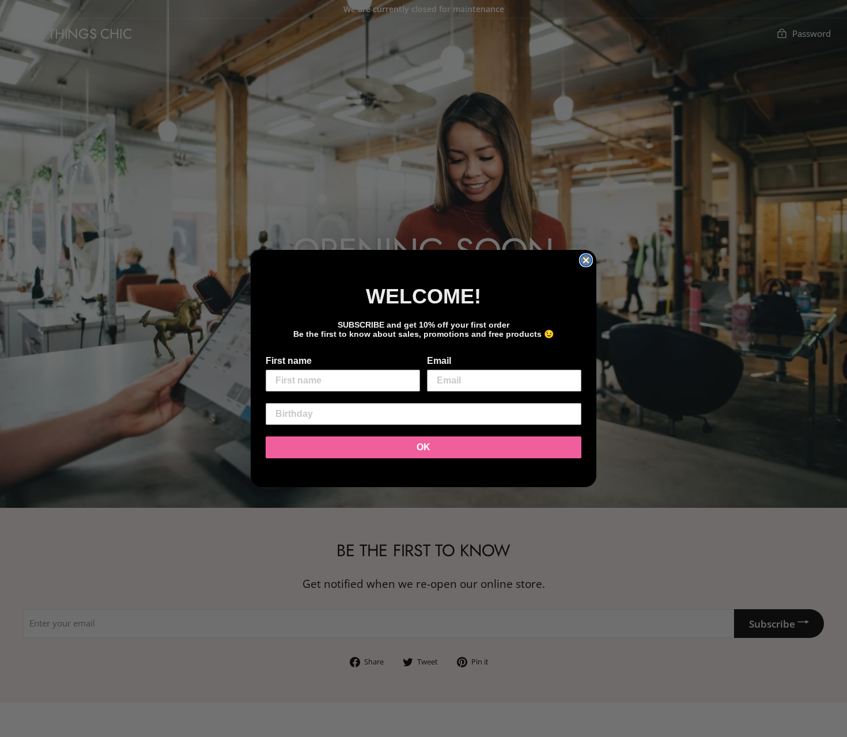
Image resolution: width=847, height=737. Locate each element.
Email (439, 361)
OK (423, 447)
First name (289, 361)
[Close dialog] (586, 260)
